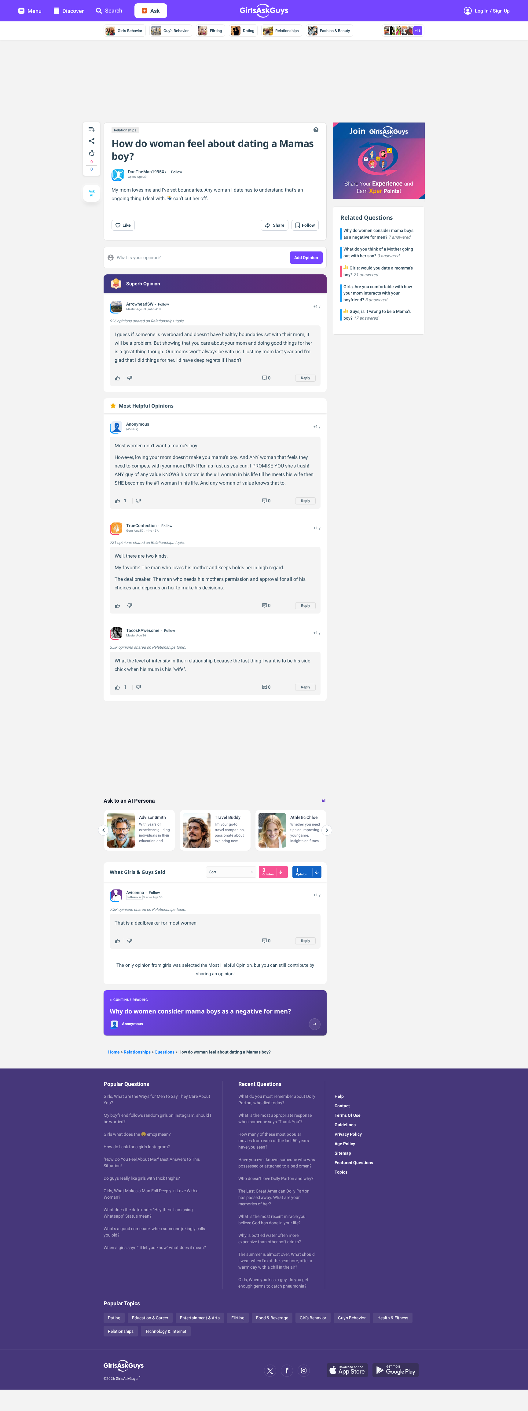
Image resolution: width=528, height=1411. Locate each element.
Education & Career (150, 1317)
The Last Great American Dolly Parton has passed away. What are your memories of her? (274, 1197)
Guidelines (345, 1124)
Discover (73, 11)
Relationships (287, 30)
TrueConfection (141, 525)
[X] (270, 1371)
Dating (248, 30)
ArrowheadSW (139, 304)
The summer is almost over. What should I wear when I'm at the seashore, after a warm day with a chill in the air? (276, 1261)
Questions (164, 1052)
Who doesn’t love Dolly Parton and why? (276, 1178)
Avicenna (135, 892)
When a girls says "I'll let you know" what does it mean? (155, 1247)
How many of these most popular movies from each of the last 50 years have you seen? (273, 1140)
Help (339, 1096)
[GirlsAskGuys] (124, 1370)
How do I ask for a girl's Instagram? (137, 1146)
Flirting (216, 30)
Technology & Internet (165, 1331)
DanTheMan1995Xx (147, 171)
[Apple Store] (349, 1370)
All (324, 800)
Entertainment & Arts (200, 1317)
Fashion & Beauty (335, 30)
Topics (341, 1172)
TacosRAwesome (143, 630)
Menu (35, 11)
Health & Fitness (392, 1317)
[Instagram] (304, 1371)
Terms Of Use (348, 1115)
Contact (342, 1105)
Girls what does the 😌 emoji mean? (137, 1134)
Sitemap (343, 1153)
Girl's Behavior (130, 30)
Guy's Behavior (176, 30)
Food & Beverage (272, 1317)
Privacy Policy (348, 1134)
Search (113, 10)
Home (114, 1052)
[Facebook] (287, 1371)
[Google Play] (397, 1370)
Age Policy (345, 1143)
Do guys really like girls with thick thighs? (142, 1178)
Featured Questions (354, 1162)
